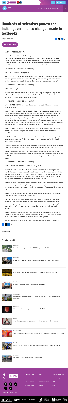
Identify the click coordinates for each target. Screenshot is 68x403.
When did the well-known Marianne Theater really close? (29, 284)
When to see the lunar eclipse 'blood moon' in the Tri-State (30, 309)
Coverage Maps (56, 378)
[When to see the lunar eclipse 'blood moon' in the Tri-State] (7, 309)
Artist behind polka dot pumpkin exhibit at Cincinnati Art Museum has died (35, 272)
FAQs (53, 381)
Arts (14, 269)
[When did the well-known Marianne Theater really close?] (7, 285)
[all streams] (65, 8)
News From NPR (17, 294)
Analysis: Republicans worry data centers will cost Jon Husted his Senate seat (35, 321)
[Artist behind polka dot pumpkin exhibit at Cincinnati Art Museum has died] (7, 272)
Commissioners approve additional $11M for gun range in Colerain (32, 248)
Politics (15, 318)
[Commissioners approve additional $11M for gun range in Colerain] (7, 248)
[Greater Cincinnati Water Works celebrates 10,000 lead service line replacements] (7, 346)
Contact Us (41, 378)
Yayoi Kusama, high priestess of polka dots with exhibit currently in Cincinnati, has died (38, 333)
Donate (61, 2)
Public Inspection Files (58, 374)
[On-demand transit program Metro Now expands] (7, 358)
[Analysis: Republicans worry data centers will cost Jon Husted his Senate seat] (7, 321)
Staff (53, 385)
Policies (41, 385)
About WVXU (28, 378)
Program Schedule (29, 381)
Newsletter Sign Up (30, 385)
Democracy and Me (44, 381)
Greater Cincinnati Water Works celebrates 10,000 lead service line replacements (36, 345)
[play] (4, 8)
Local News (16, 245)
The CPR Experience (30, 374)
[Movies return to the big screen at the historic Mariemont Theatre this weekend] (7, 260)
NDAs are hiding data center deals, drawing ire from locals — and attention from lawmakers (36, 297)
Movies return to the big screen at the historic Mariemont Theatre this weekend (36, 260)
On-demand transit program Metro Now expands (27, 357)
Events (40, 374)
